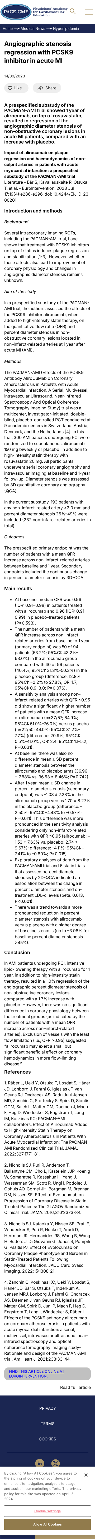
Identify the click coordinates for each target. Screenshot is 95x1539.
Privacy (47, 1408)
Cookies (47, 1438)
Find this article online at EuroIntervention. (36, 1373)
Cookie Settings (47, 1511)
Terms (48, 1423)
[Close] (86, 1475)
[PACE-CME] (34, 12)
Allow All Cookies (47, 1524)
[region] (47, 1501)
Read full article (75, 1387)
